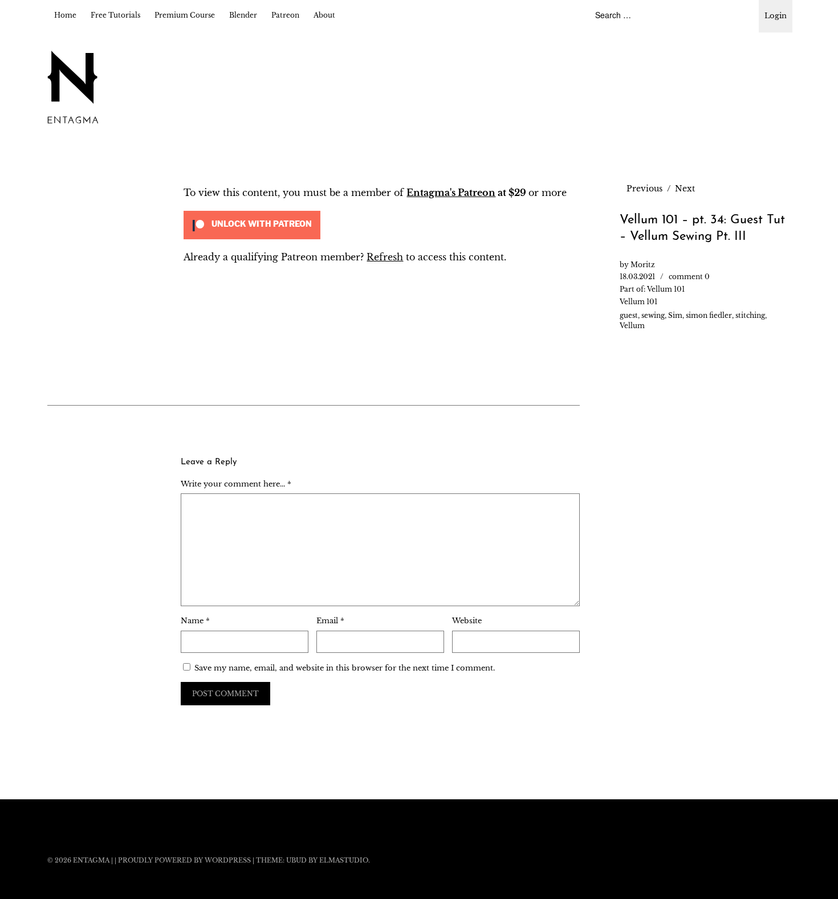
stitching (750, 315)
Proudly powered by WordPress (184, 860)
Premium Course (184, 15)
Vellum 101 (666, 289)
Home (65, 15)
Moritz (642, 264)
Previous (644, 188)
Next (685, 188)
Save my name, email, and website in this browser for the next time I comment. (344, 668)
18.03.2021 (637, 276)
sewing (653, 315)
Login (775, 16)
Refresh (385, 257)
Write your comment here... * (236, 484)
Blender (243, 15)
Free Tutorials (115, 15)
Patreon (285, 15)
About (324, 15)
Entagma (91, 860)
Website (467, 621)
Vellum (632, 325)
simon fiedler (709, 315)
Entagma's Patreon (450, 192)
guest (629, 315)
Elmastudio (343, 860)
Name (195, 621)
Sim (675, 315)
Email (330, 621)
